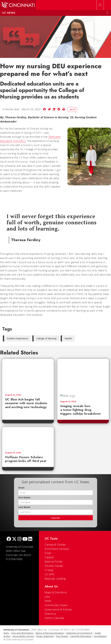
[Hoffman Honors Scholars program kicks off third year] (28, 438)
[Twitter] (14, 539)
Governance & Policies (58, 609)
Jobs (47, 596)
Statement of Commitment (79, 633)
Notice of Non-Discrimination (50, 633)
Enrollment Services (57, 549)
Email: (21, 487)
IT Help (49, 570)
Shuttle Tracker (54, 566)
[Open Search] (100, 5)
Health (68, 338)
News (48, 601)
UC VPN (49, 574)
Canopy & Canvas (55, 544)
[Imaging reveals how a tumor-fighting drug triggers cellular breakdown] (83, 375)
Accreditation (100, 636)
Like (71, 109)
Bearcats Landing (55, 578)
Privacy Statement (45, 636)
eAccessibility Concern (23, 636)
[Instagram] (19, 539)
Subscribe (55, 518)
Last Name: (24, 507)
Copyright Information (80, 636)
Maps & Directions (56, 592)
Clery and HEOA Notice (22, 633)
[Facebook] (9, 539)
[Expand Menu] (107, 13)
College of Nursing (46, 338)
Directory (50, 613)
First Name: (24, 497)
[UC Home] (18, 5)
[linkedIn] (30, 539)
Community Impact (56, 605)
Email (48, 553)
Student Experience (17, 338)
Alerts (6, 633)
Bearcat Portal (53, 561)
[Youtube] (24, 539)
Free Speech (62, 636)
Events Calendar (54, 618)
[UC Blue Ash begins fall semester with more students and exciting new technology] (28, 375)
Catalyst (49, 557)
